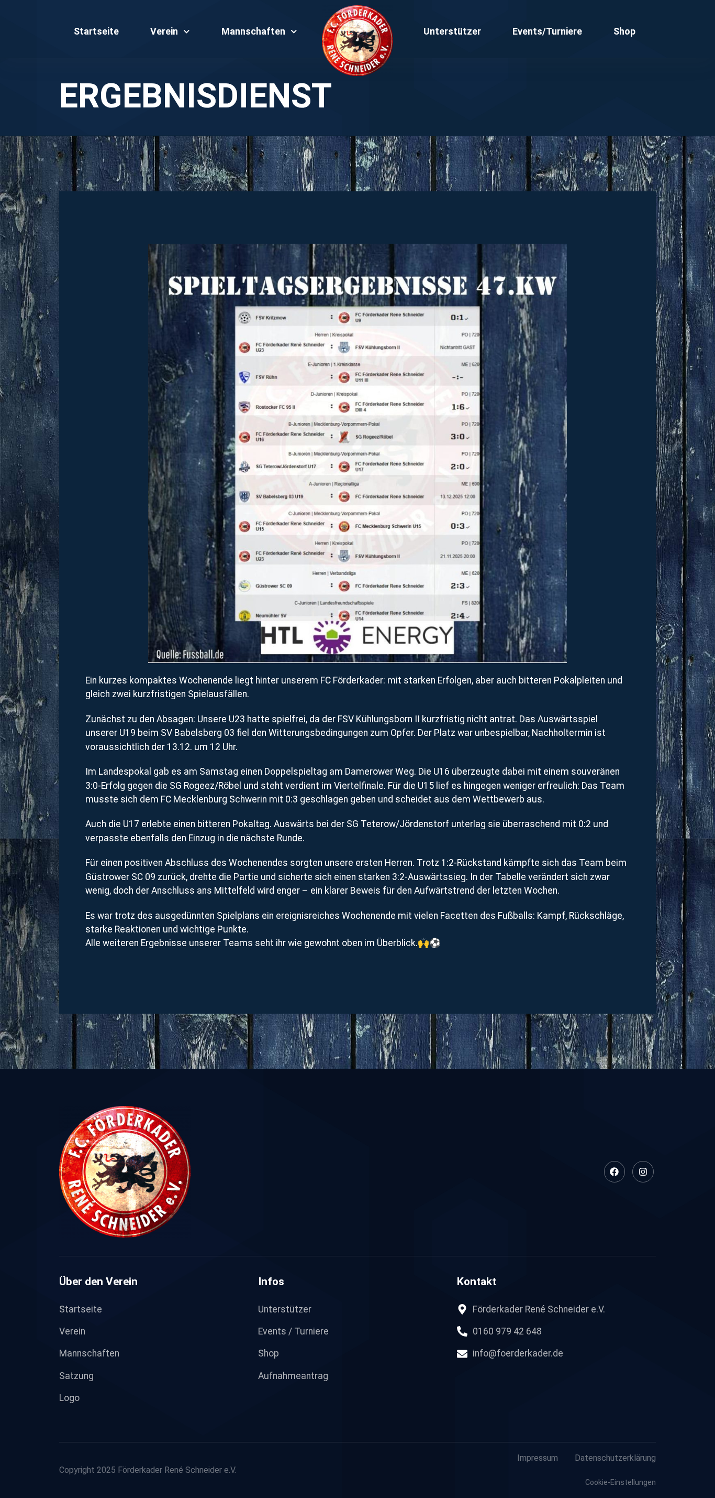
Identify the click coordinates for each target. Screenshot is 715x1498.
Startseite (96, 31)
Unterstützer (452, 31)
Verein (164, 31)
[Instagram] (643, 1171)
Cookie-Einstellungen (620, 1482)
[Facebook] (614, 1171)
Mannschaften (253, 31)
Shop (624, 31)
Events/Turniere (547, 31)
